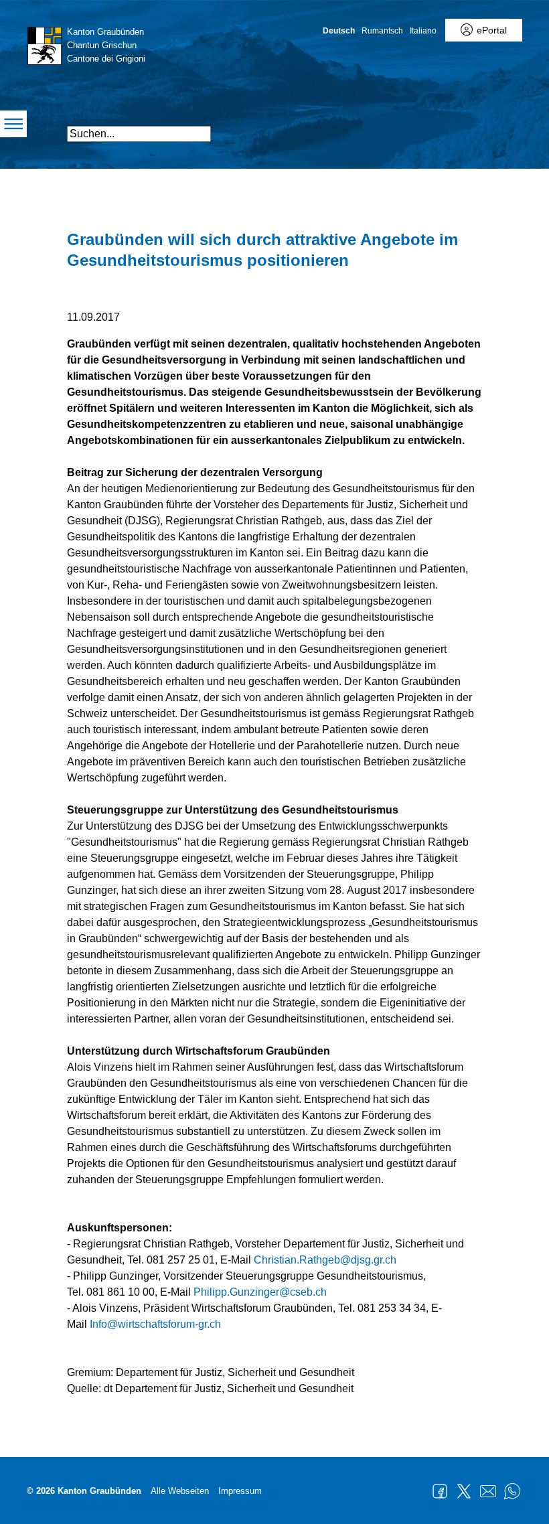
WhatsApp (512, 1491)
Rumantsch (382, 30)
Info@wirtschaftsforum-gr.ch (155, 1324)
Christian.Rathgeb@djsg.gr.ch (325, 1260)
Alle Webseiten (180, 1491)
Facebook (440, 1491)
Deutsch (339, 30)
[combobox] (139, 134)
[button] (443, 128)
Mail (488, 1491)
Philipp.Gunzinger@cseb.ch (260, 1292)
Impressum (240, 1491)
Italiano (423, 30)
